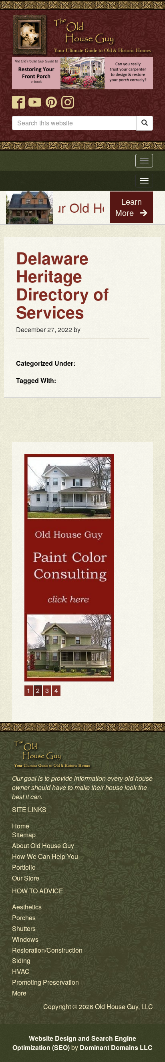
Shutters (24, 928)
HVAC (21, 971)
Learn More (128, 207)
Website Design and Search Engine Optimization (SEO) (74, 1043)
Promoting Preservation (45, 982)
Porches (24, 917)
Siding (21, 960)
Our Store (25, 878)
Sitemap (24, 834)
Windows (25, 939)
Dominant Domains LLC (116, 1047)
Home (20, 825)
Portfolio (24, 867)
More (19, 993)
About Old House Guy (43, 845)
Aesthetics (27, 906)
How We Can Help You (45, 856)
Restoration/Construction (47, 950)
